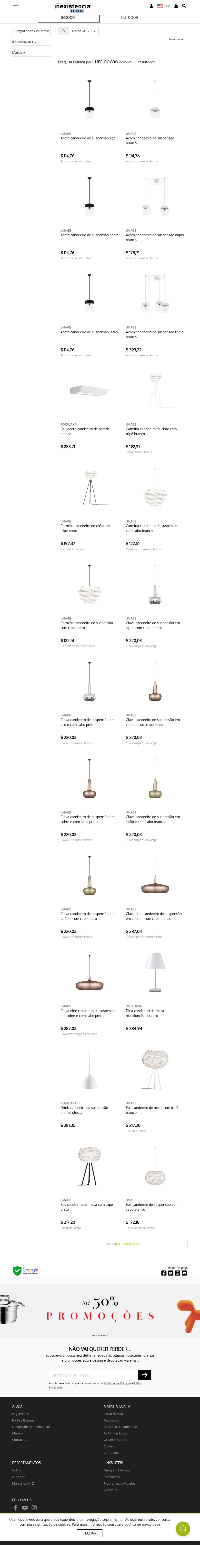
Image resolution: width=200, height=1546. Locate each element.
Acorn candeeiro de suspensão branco (150, 140)
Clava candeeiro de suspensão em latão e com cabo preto (87, 916)
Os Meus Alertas (115, 1439)
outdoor (18, 1477)
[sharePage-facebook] (163, 1273)
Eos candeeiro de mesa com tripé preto (86, 1206)
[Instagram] (34, 1507)
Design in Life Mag (117, 1470)
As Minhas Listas (115, 1433)
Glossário (110, 1490)
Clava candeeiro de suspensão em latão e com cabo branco (153, 819)
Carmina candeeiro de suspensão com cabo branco (152, 528)
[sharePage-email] (184, 1273)
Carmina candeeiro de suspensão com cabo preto (86, 625)
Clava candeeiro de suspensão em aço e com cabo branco (153, 625)
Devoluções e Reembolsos (31, 1426)
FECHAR (89, 1533)
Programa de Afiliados (119, 1483)
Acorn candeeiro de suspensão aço (87, 138)
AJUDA (17, 1406)
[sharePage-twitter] (170, 1273)
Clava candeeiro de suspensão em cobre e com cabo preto (87, 819)
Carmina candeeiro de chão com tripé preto (85, 528)
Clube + (17, 1433)
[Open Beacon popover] (183, 1529)
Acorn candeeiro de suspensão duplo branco (155, 237)
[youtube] (24, 1507)
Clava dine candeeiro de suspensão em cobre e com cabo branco (154, 916)
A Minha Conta (117, 1406)
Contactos (19, 1439)
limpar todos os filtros (32, 31)
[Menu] (16, 4)
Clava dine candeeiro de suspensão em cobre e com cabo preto (88, 1013)
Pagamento (20, 1413)
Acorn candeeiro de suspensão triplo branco (154, 334)
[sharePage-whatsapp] (177, 1273)
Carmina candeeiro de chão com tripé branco (151, 431)
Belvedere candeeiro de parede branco (85, 431)
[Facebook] (15, 1507)
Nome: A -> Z (85, 31)
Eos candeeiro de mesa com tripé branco (152, 1110)
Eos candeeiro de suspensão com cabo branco (152, 1206)
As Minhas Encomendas (121, 1426)
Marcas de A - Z (23, 1483)
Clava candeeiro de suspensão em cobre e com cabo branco (153, 722)
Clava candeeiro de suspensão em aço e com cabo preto (87, 722)
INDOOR (68, 17)
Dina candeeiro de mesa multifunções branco (145, 1013)
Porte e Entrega (23, 1420)
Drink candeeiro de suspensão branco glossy (84, 1110)
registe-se (111, 1420)
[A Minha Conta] (151, 6)
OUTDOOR (129, 17)
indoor (17, 1470)
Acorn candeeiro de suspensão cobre (89, 235)
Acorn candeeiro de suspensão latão (89, 332)
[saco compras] (176, 6)
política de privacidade (142, 1524)
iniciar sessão (113, 1413)
